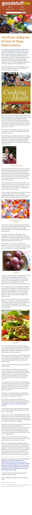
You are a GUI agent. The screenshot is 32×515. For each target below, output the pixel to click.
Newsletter (10, 9)
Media (22, 7)
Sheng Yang (9, 486)
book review (18, 484)
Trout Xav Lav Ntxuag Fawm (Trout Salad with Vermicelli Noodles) (15, 460)
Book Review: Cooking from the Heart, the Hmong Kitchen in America (15, 41)
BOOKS (13, 484)
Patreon (22, 9)
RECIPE (9, 484)
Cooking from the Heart (18, 486)
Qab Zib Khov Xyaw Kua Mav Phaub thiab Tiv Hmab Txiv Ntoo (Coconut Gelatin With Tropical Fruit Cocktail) (15, 468)
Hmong (6, 484)
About (10, 7)
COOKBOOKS (25, 484)
